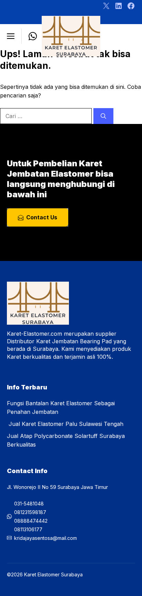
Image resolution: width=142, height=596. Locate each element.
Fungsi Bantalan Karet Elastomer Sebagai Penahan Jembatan (61, 407)
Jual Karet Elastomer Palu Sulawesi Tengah (65, 423)
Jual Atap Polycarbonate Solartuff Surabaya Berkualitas (66, 440)
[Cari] (103, 116)
